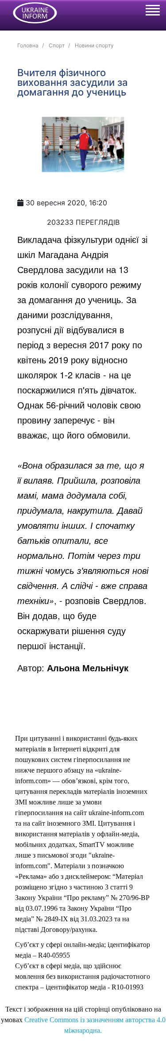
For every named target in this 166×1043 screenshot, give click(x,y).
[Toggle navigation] (152, 11)
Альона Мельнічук (87, 667)
